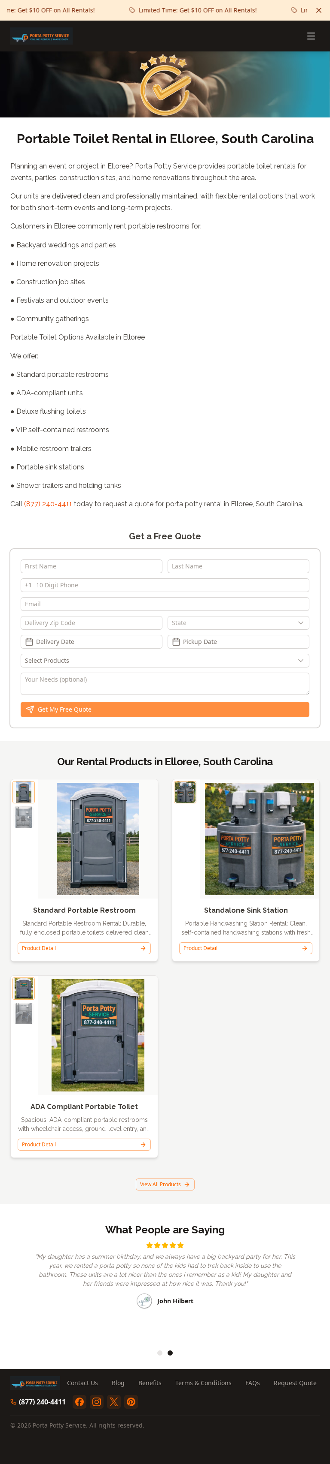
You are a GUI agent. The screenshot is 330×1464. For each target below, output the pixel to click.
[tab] (159, 1353)
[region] (165, 1290)
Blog (118, 1383)
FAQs (252, 1383)
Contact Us (82, 1383)
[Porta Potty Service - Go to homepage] (41, 36)
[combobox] (238, 623)
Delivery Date (55, 641)
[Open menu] (311, 36)
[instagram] (97, 1402)
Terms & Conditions (203, 1383)
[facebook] (79, 1402)
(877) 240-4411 (48, 504)
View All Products (160, 1184)
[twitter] (114, 1402)
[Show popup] (302, 623)
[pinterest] (131, 1402)
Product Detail (39, 948)
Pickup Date (200, 641)
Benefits (150, 1383)
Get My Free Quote (65, 709)
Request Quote (295, 1383)
